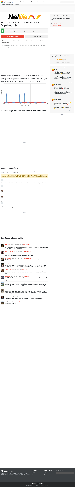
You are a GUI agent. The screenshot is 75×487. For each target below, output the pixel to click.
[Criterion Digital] (37, 483)
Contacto (43, 1)
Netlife (11, 4)
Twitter (45, 472)
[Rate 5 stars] (66, 60)
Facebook (46, 474)
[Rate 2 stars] (60, 60)
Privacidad (37, 1)
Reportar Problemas (13, 36)
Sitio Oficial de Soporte (57, 25)
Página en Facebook (57, 23)
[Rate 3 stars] (62, 60)
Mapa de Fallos (37, 36)
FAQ (31, 1)
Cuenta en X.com (56, 21)
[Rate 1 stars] (58, 60)
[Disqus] (24, 193)
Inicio (20, 1)
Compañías (25, 1)
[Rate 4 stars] (64, 60)
